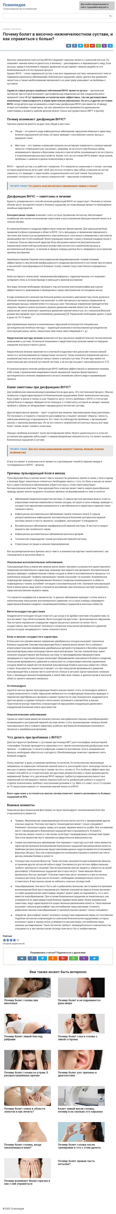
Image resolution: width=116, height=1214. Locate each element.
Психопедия (14, 5)
